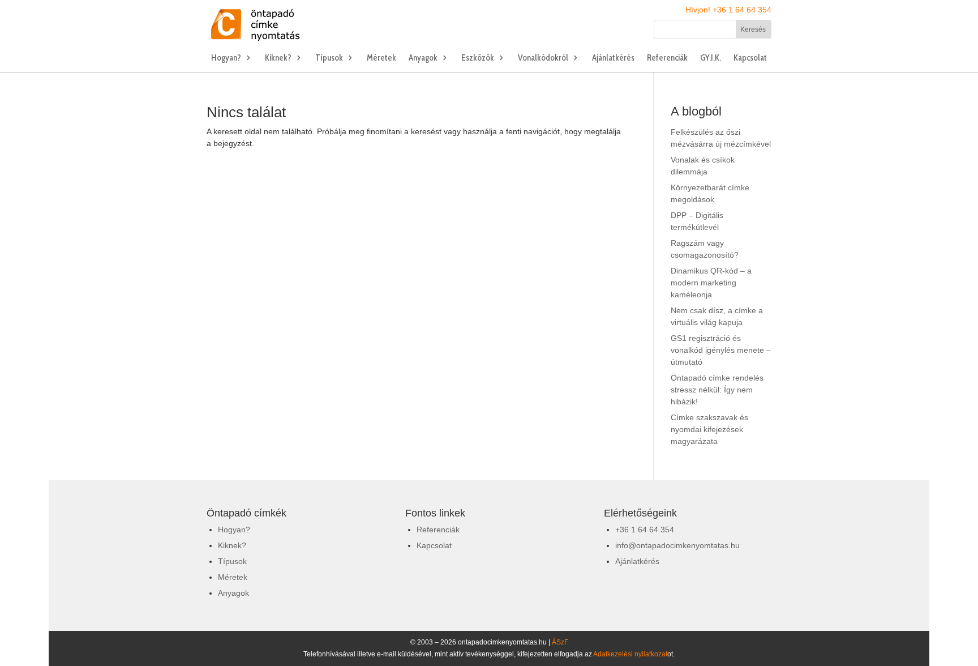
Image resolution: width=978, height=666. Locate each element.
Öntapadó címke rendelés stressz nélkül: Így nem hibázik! (717, 389)
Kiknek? (278, 58)
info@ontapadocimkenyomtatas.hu (677, 545)
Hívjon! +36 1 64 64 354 (728, 9)
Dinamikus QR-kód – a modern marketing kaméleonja (711, 282)
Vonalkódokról (543, 58)
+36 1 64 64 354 (644, 529)
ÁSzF (560, 642)
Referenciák (667, 58)
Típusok (329, 58)
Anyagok (423, 58)
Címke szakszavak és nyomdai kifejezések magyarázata (709, 429)
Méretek (381, 58)
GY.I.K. (710, 58)
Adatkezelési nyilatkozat (630, 654)
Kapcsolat (750, 58)
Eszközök (477, 58)
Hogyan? (226, 58)
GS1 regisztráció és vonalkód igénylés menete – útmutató (721, 350)
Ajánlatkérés (613, 58)
